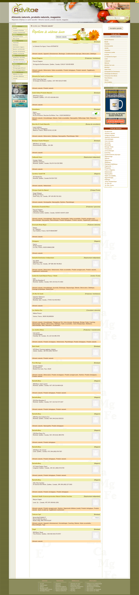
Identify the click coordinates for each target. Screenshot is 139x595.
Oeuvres (72, 589)
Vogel (34, 529)
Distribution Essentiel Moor (41, 206)
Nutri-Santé (35, 346)
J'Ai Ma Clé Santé (37, 294)
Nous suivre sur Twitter (93, 590)
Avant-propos (43, 585)
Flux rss (85, 1)
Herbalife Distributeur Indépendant (43, 258)
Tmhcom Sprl (36, 514)
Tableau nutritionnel (60, 590)
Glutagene (35, 241)
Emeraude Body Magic (39, 225)
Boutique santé (44, 588)
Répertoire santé (75, 585)
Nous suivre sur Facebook (94, 589)
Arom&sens (36, 109)
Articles (42, 586)
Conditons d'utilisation (93, 585)
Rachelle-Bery (36, 381)
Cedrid (34, 42)
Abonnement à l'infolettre (93, 586)
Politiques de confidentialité (94, 583)
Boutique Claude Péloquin (40, 140)
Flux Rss (72, 590)
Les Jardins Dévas (38, 330)
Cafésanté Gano (37, 157)
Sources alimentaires (61, 589)
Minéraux (58, 585)
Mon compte (75, 1)
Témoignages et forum (46, 589)
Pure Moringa (36, 363)
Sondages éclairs (44, 590)
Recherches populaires (76, 586)
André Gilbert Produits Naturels (42, 93)
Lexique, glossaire (75, 588)
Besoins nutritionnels (61, 588)
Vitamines (58, 583)
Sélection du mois (75, 583)
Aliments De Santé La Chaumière (42, 76)
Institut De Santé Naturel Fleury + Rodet (44, 276)
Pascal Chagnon (37, 58)
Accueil (42, 583)
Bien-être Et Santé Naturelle (41, 124)
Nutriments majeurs (60, 586)
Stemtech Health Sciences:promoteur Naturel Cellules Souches (52, 496)
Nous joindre (64, 1)
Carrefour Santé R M (38, 173)
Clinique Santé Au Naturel (40, 190)
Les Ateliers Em (37, 310)
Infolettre (53, 1)
